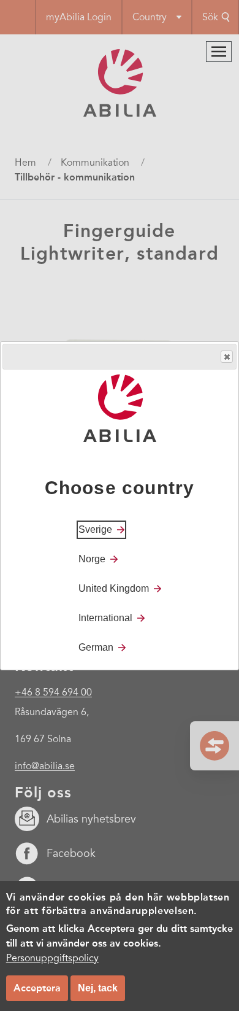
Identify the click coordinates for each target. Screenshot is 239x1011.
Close (227, 357)
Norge (91, 559)
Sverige (95, 529)
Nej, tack (98, 988)
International (105, 618)
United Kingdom (113, 588)
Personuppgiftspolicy (52, 958)
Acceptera (37, 988)
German (95, 647)
